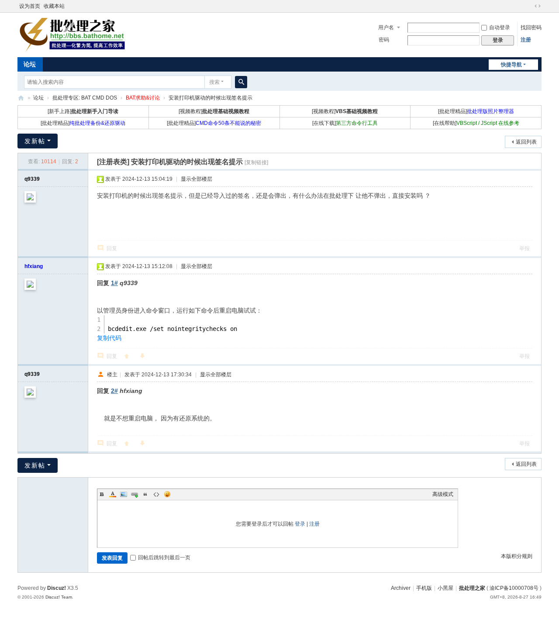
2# (114, 390)
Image (123, 494)
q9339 (32, 179)
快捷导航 (511, 65)
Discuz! (56, 588)
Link (134, 494)
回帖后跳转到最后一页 (164, 557)
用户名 (386, 27)
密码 (384, 40)
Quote (145, 494)
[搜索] (241, 82)
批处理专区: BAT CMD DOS (84, 98)
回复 (112, 248)
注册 (526, 40)
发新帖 (34, 141)
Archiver (401, 588)
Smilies (167, 494)
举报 (524, 248)
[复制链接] (256, 162)
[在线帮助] (476, 123)
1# (114, 282)
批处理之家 (20, 98)
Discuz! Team (58, 597)
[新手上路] (83, 111)
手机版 (424, 588)
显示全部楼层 (196, 179)
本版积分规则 (516, 556)
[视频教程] (214, 111)
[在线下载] (345, 123)
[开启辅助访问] (529, 6)
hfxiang (33, 266)
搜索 (214, 82)
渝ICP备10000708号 (514, 588)
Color (112, 494)
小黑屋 (445, 588)
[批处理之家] (72, 34)
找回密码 (531, 27)
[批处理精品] (476, 111)
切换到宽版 (538, 6)
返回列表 (526, 142)
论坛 (30, 64)
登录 (300, 524)
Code (156, 494)
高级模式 (442, 494)
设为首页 (29, 6)
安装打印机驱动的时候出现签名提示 (210, 98)
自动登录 (499, 27)
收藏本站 (54, 6)
